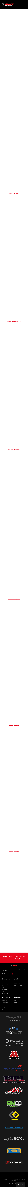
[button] (21, 4)
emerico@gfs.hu (12, 974)
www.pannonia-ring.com (14, 449)
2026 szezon (6, 979)
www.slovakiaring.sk (14, 193)
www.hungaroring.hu (14, 725)
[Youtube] (12, 1183)
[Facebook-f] (9, 1183)
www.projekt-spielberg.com (14, 321)
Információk (6, 997)
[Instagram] (15, 1183)
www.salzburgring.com (14, 599)
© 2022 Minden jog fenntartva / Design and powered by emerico (14, 1180)
